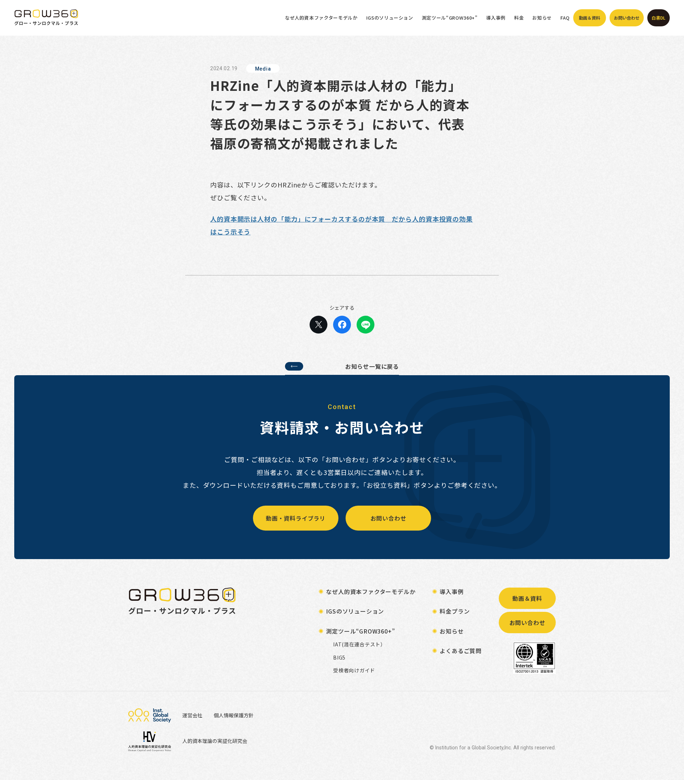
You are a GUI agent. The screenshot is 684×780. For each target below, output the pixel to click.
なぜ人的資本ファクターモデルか (321, 17)
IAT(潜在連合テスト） (359, 644)
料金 (519, 17)
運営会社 (192, 715)
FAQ (565, 17)
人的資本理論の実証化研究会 (214, 741)
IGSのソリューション (389, 17)
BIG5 (339, 657)
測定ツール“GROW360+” (450, 17)
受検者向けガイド (354, 670)
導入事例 (496, 17)
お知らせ (542, 17)
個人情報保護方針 (234, 715)
